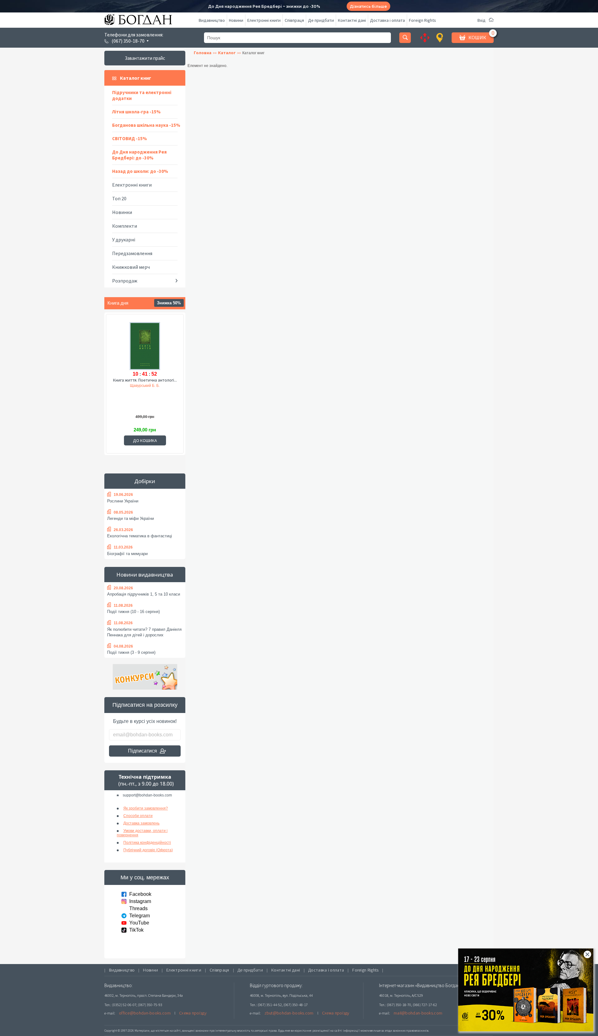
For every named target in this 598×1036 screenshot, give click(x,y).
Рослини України (122, 501)
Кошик (477, 37)
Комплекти (124, 226)
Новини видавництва (144, 574)
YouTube (139, 922)
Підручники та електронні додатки (141, 95)
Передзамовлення (132, 253)
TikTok (136, 930)
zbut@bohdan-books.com (289, 1013)
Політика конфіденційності (147, 842)
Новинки (122, 212)
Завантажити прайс (145, 58)
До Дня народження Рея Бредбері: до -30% (139, 155)
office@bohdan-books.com (145, 1013)
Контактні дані (352, 20)
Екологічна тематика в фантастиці (139, 536)
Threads (138, 908)
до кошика (145, 440)
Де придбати (321, 20)
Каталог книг (135, 78)
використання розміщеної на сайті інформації (325, 1031)
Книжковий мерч (131, 267)
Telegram (139, 915)
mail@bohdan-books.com (418, 1013)
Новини (236, 20)
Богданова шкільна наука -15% (146, 125)
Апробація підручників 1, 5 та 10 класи (143, 594)
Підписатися (142, 750)
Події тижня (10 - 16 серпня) (133, 611)
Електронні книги (264, 20)
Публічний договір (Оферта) (148, 850)
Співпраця (294, 20)
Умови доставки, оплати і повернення (142, 833)
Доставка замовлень (141, 823)
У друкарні (123, 239)
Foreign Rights (422, 20)
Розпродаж (124, 281)
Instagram (140, 901)
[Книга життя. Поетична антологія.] (144, 345)
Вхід (481, 20)
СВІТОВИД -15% (129, 138)
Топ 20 (119, 198)
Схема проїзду (192, 1013)
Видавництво (212, 20)
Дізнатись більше (368, 6)
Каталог (227, 52)
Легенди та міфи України (130, 518)
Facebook (140, 894)
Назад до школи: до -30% (140, 171)
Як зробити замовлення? (145, 808)
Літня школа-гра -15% (136, 112)
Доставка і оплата (387, 20)
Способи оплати (138, 816)
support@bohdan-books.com (147, 795)
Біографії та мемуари (127, 553)
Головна (202, 52)
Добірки (145, 481)
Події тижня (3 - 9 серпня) (131, 652)
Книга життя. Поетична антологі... (145, 380)
